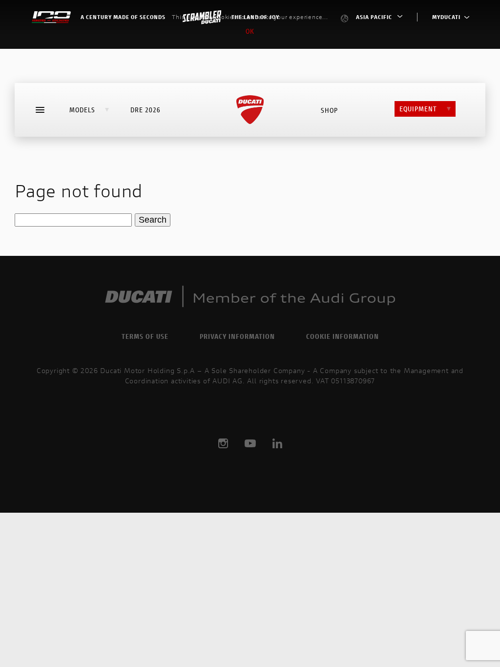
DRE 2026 (145, 109)
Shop (329, 110)
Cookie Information (342, 336)
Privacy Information (237, 336)
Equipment (418, 108)
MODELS (82, 109)
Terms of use (145, 336)
